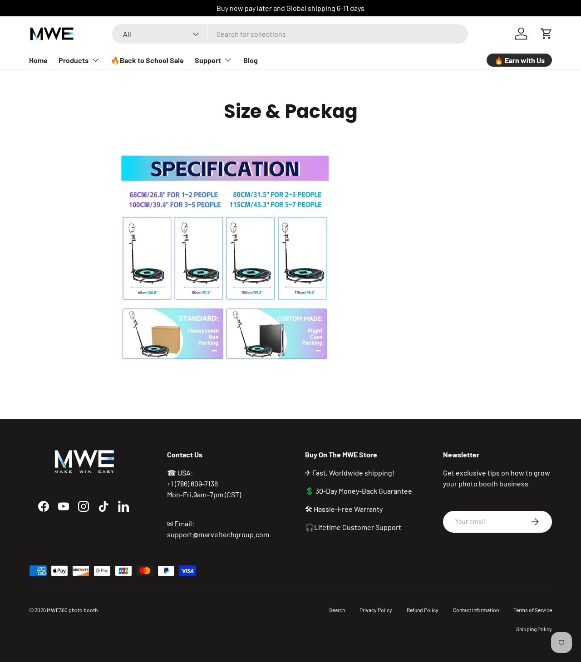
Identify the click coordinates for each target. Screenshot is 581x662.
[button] (546, 34)
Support (208, 60)
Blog (250, 60)
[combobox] (290, 34)
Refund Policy (422, 610)
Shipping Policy (534, 629)
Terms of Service (532, 610)
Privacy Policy (375, 610)
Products (74, 60)
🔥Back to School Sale (147, 60)
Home (38, 60)
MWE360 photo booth (72, 610)
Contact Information (476, 610)
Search (337, 610)
